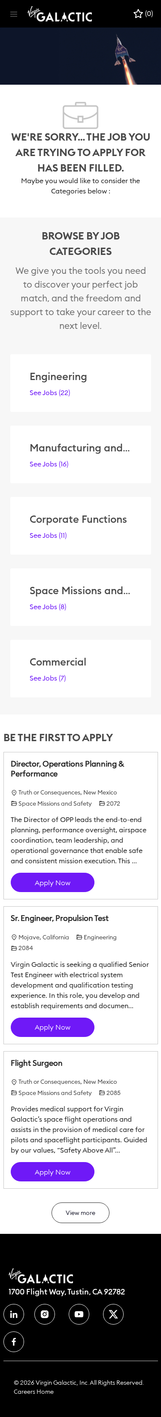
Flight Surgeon (37, 1063)
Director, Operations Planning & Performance (67, 769)
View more (80, 1213)
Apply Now (52, 882)
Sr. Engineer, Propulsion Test (60, 918)
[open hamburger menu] (14, 13)
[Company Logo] (59, 13)
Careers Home (34, 1392)
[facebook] (13, 1314)
